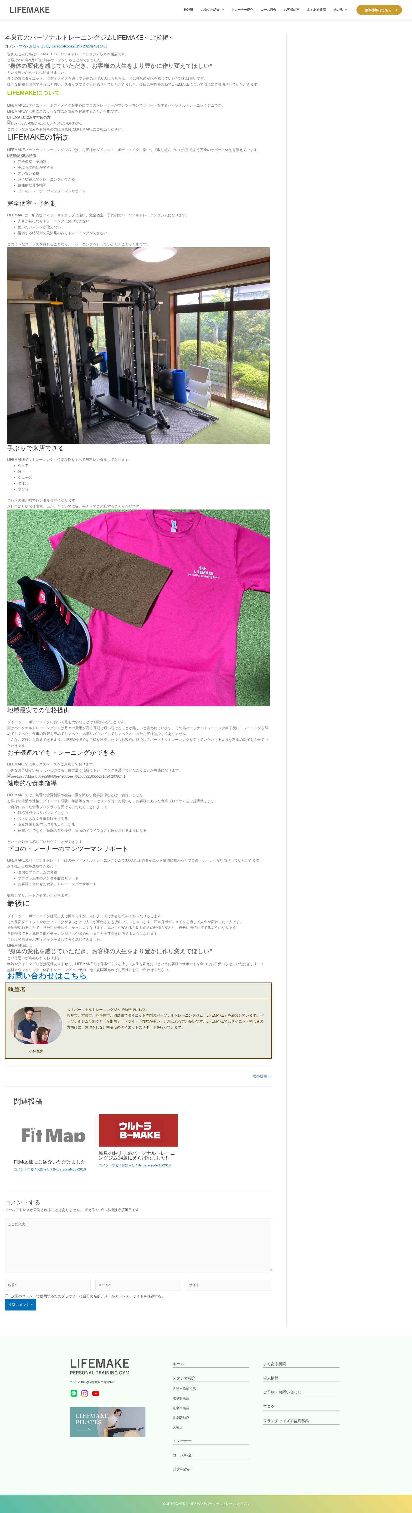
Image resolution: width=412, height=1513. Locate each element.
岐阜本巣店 (181, 1408)
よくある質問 (316, 9)
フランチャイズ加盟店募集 (286, 1421)
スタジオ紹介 (210, 9)
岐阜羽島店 (181, 1398)
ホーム (178, 1364)
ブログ (269, 1406)
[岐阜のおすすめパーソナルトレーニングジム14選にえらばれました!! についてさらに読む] (138, 1130)
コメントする (15, 46)
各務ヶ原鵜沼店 (184, 1388)
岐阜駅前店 (181, 1418)
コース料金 (268, 9)
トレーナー (182, 1441)
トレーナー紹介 (242, 9)
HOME (188, 9)
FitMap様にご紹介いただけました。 (52, 1162)
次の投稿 (262, 1076)
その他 (338, 9)
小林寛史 (36, 1051)
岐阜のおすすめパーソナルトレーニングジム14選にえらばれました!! (137, 1155)
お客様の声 (291, 9)
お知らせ (36, 46)
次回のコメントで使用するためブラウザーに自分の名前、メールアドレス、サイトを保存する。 (88, 1296)
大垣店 (178, 1427)
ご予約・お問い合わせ (282, 1392)
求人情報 (270, 1378)
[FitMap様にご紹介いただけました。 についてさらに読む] (53, 1135)
